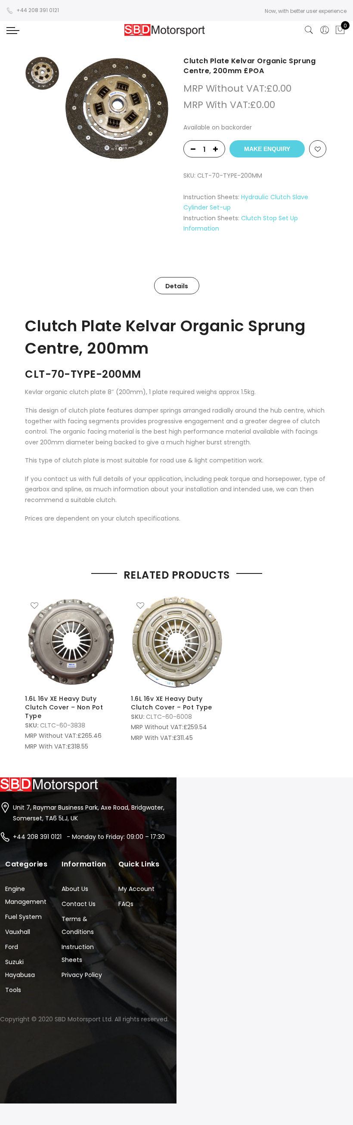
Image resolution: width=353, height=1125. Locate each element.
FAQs (125, 904)
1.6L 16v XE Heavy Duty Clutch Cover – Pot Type (171, 703)
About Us (75, 889)
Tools (13, 990)
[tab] (176, 285)
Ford (11, 947)
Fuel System (23, 916)
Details (176, 286)
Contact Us (79, 904)
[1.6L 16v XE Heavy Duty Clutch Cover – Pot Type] (177, 642)
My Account (136, 889)
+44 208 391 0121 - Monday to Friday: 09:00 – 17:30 (89, 836)
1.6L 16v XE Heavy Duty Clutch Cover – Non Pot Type (64, 707)
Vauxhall (17, 932)
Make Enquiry (267, 148)
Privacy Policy (82, 975)
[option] (117, 109)
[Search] (309, 30)
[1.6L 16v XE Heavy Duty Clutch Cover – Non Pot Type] (71, 642)
